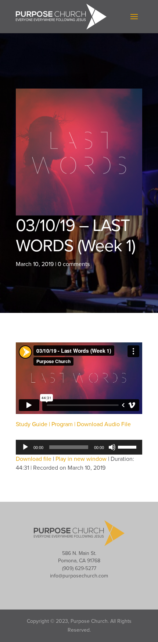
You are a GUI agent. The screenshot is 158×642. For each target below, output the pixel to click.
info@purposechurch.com (79, 576)
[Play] (25, 447)
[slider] (128, 446)
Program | (64, 424)
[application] (79, 447)
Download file (33, 459)
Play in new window (81, 459)
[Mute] (112, 447)
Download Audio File (104, 424)
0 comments (74, 264)
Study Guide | (33, 424)
